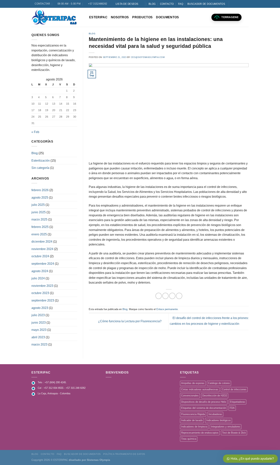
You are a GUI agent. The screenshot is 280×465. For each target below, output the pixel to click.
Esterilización (40, 160)
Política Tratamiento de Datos (124, 454)
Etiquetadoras (237, 401)
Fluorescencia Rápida (193, 414)
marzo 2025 (39, 219)
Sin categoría (40, 167)
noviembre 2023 (42, 285)
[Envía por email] (172, 296)
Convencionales (190, 395)
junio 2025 (38, 212)
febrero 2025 (40, 226)
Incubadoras (215, 414)
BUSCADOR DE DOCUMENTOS (206, 3)
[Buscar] (247, 17)
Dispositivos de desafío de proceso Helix (203, 401)
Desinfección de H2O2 (214, 395)
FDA (232, 407)
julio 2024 (38, 278)
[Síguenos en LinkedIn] (243, 3)
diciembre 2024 (41, 241)
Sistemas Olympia (98, 459)
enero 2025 (39, 234)
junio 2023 (38, 322)
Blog (152, 3)
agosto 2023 (39, 307)
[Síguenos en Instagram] (236, 3)
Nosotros (120, 17)
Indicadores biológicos (218, 420)
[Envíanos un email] (239, 3)
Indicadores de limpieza (194, 426)
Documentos (167, 17)
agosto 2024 (39, 271)
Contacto (167, 3)
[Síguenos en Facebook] (232, 3)
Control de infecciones (234, 389)
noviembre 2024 (42, 249)
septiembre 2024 (42, 263)
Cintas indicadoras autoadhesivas (199, 389)
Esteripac (98, 17)
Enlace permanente (167, 309)
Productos (142, 17)
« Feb (35, 132)
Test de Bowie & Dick (234, 432)
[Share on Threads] (165, 296)
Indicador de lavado (192, 420)
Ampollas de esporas (192, 383)
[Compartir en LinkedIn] (179, 296)
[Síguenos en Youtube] (247, 3)
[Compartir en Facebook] (158, 296)
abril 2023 (38, 337)
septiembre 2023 (42, 300)
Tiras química (188, 438)
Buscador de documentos (82, 454)
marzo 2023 (39, 344)
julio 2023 (38, 315)
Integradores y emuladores (225, 426)
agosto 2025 (39, 197)
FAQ (180, 3)
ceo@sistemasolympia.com (148, 57)
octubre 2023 (40, 293)
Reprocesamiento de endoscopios (199, 432)
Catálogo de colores (219, 383)
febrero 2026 (40, 190)
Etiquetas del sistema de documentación (203, 407)
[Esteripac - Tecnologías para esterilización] (57, 17)
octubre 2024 (40, 256)
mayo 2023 (38, 329)
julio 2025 (38, 204)
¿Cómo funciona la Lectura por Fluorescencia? (129, 321)
